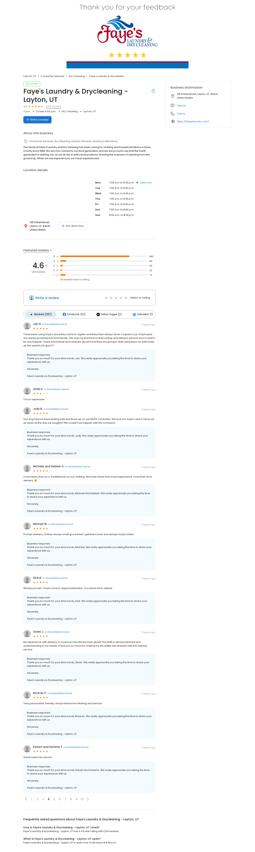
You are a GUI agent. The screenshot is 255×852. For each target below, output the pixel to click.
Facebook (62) (76, 314)
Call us (181, 113)
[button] (26, 799)
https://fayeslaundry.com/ (193, 121)
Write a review (39, 120)
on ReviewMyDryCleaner (54, 324)
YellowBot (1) (145, 314)
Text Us (181, 105)
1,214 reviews (53, 106)
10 (82, 799)
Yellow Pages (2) (111, 314)
